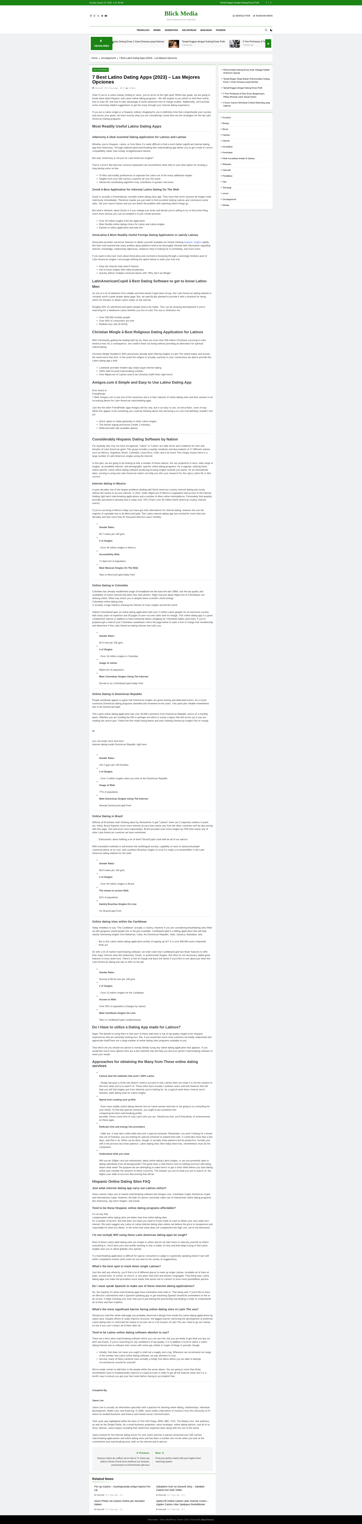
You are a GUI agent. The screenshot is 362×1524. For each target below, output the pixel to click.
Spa (224, 181)
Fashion (220, 30)
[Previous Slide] (266, 2)
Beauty (226, 123)
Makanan (206, 30)
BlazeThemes (208, 1519)
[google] (102, 16)
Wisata (226, 205)
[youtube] (106, 16)
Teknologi (143, 30)
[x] (98, 16)
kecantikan (189, 30)
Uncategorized (100, 70)
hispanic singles (192, 242)
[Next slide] (271, 2)
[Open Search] (266, 30)
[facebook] (90, 16)
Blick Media (181, 13)
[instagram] (94, 16)
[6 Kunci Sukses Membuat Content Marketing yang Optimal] (251, 45)
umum (226, 193)
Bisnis (157, 30)
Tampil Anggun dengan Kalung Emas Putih (120, 41)
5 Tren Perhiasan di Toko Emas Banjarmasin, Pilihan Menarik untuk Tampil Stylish (221, 3)
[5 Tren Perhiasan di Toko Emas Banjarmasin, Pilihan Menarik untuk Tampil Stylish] (151, 45)
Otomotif (99, 88)
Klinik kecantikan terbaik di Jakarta (239, 158)
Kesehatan (171, 30)
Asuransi (227, 117)
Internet (226, 141)
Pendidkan (227, 176)
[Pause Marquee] (268, 43)
